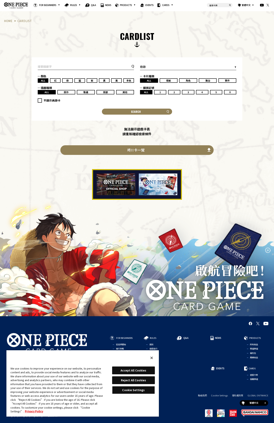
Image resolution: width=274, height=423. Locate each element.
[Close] (151, 357)
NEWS (108, 5)
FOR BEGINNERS (48, 5)
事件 (227, 80)
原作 (66, 92)
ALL (43, 80)
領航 (168, 80)
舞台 (207, 80)
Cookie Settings (219, 395)
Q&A (93, 5)
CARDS (166, 5)
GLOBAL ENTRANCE (258, 395)
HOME (8, 21)
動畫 (85, 92)
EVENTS (149, 5)
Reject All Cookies (133, 380)
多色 (128, 80)
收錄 (143, 67)
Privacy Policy (34, 411)
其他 (125, 92)
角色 (188, 80)
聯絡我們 (202, 395)
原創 (105, 92)
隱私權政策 (237, 395)
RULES (73, 5)
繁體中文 (246, 5)
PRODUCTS (126, 5)
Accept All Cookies (133, 370)
